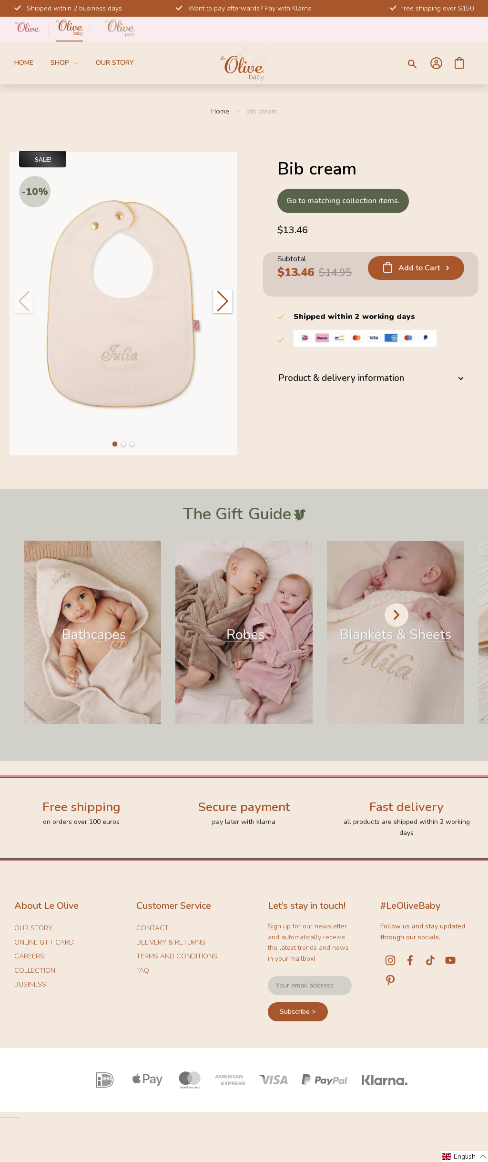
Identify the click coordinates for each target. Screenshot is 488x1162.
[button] (114, 444)
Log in (436, 62)
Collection (34, 970)
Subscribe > (298, 1011)
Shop (60, 62)
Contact (152, 928)
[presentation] (396, 615)
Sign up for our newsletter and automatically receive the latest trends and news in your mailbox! (308, 942)
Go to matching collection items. (343, 200)
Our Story (115, 62)
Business (30, 984)
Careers (29, 956)
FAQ (142, 970)
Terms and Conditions (176, 956)
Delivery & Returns (170, 942)
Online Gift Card (44, 942)
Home (23, 62)
